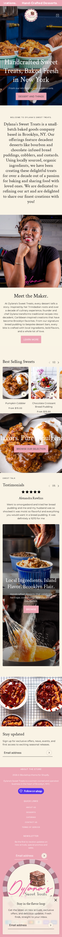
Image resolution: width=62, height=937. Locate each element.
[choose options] (23, 394)
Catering (31, 817)
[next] (58, 362)
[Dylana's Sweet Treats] (31, 15)
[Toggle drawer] (4, 15)
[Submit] (50, 925)
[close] (55, 900)
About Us (31, 807)
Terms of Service (31, 827)
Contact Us (31, 822)
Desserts (31, 812)
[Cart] (57, 15)
